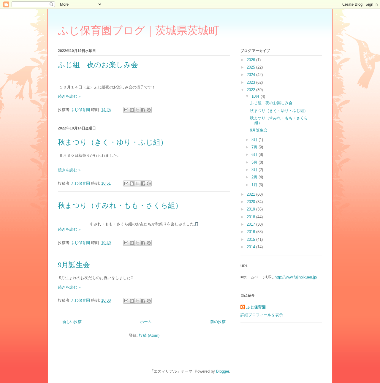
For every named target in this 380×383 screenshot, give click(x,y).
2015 (251, 239)
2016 (251, 232)
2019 (251, 209)
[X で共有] (137, 110)
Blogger (222, 371)
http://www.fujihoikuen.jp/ (296, 277)
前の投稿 (218, 321)
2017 (251, 224)
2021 (251, 194)
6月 (255, 154)
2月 (255, 177)
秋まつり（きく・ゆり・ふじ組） (112, 142)
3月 (255, 169)
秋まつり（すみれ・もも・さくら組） (120, 205)
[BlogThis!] (132, 110)
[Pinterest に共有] (149, 110)
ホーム (146, 321)
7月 (255, 147)
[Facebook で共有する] (143, 110)
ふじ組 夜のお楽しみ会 (98, 65)
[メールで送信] (126, 110)
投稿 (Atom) (149, 335)
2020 (251, 202)
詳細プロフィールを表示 (261, 315)
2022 (251, 90)
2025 (251, 67)
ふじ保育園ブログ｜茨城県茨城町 (138, 31)
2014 (251, 247)
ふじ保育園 (256, 307)
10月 (256, 96)
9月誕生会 (74, 265)
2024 (251, 74)
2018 (251, 217)
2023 (251, 82)
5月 (255, 162)
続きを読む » (69, 96)
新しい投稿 (72, 321)
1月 (255, 185)
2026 (251, 60)
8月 (255, 139)
